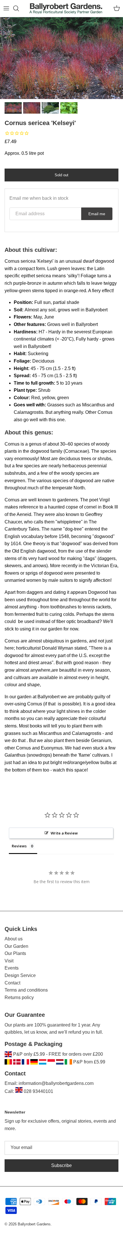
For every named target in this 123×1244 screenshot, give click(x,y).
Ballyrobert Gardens (34, 1224)
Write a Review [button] (64, 833)
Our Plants (15, 953)
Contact (12, 982)
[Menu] (6, 8)
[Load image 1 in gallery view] (61, 58)
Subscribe (61, 1165)
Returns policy (19, 997)
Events (12, 968)
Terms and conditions (26, 990)
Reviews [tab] (19, 846)
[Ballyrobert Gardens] (65, 8)
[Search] (19, 8)
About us (14, 938)
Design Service (20, 975)
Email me (96, 213)
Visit (9, 960)
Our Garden (16, 946)
